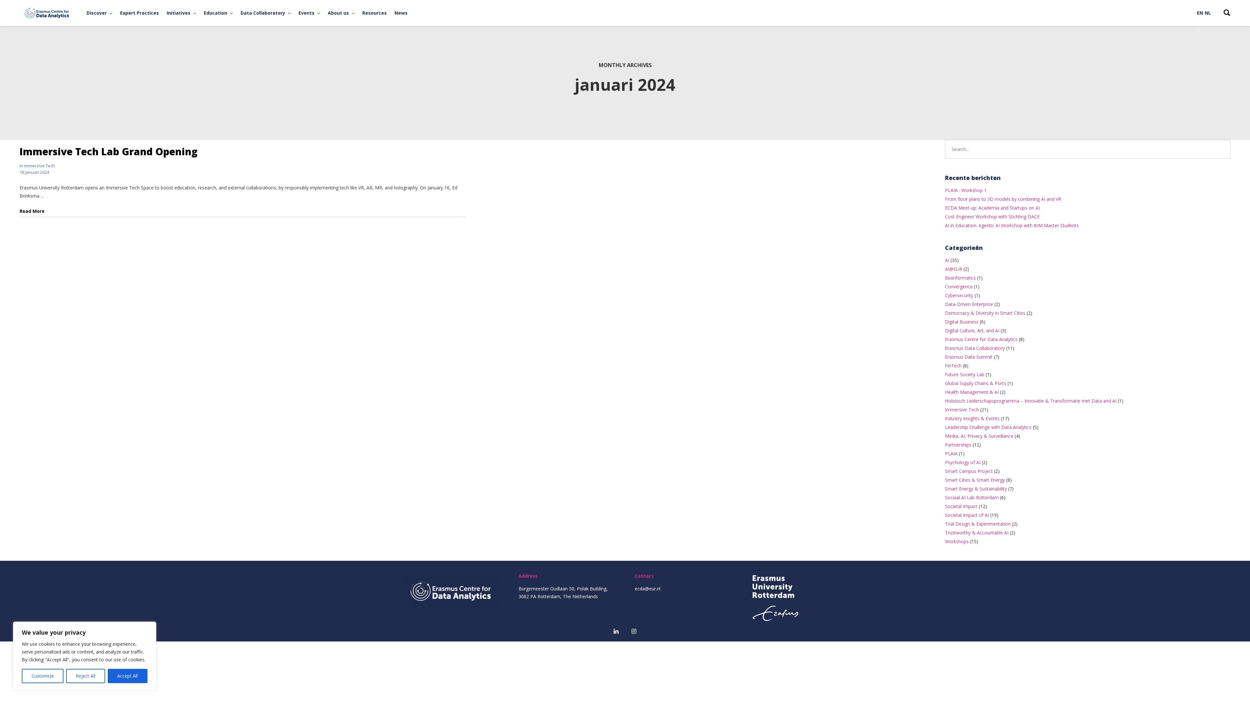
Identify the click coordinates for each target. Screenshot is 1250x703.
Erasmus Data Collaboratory (975, 348)
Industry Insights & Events (972, 418)
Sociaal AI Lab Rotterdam (972, 497)
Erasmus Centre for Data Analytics (981, 339)
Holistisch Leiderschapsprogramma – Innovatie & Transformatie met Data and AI (1031, 401)
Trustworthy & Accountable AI (976, 533)
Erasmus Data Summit (969, 357)
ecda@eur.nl (647, 589)
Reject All (85, 676)
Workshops (957, 541)
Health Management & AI (972, 392)
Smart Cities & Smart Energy (975, 480)
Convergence (959, 286)
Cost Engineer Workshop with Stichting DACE (992, 217)
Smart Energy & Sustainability (976, 489)
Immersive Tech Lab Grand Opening (109, 151)
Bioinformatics (960, 278)
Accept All (127, 676)
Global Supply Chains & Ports (975, 383)
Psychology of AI (962, 462)
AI (947, 260)
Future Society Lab (964, 374)
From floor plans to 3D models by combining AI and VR (1003, 199)
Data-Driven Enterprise (969, 304)
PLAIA (951, 453)
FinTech (953, 366)
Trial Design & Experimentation (978, 524)
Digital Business (962, 322)
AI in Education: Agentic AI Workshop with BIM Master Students (1012, 225)
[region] (84, 656)
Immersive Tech (39, 166)
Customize (43, 676)
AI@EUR (953, 269)
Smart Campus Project (969, 471)
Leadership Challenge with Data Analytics (988, 427)
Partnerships (958, 445)
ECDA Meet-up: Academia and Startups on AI (992, 208)
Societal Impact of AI (967, 515)
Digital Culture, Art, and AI (972, 330)
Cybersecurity (959, 295)
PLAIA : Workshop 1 (966, 190)
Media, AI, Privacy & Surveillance (979, 436)
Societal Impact (961, 506)
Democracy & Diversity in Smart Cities (985, 313)
